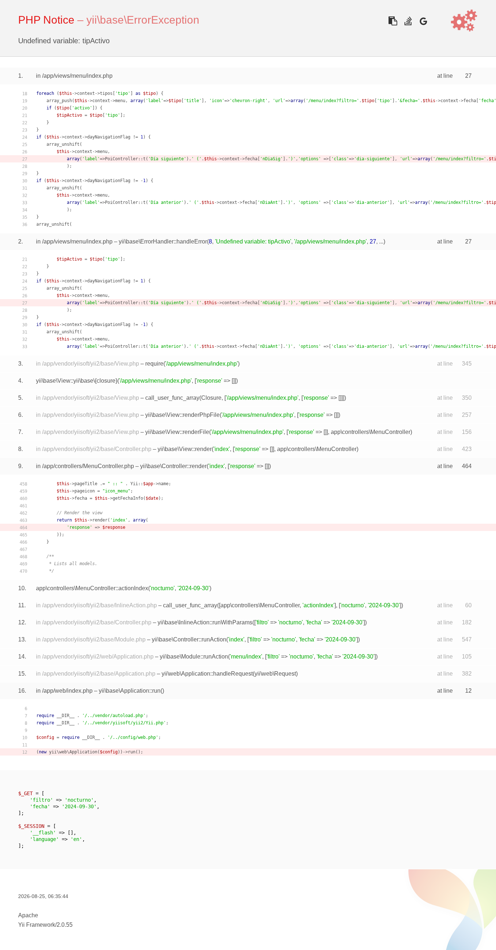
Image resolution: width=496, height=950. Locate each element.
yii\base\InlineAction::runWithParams (205, 622)
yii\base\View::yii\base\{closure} (76, 381)
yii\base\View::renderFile (177, 432)
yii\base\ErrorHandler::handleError (163, 241)
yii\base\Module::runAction (194, 656)
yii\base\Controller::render (173, 466)
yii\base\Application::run (129, 691)
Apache (28, 915)
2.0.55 (65, 925)
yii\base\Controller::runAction (189, 639)
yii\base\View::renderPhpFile (182, 415)
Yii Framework (36, 925)
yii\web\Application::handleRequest (207, 674)
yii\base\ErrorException (142, 20)
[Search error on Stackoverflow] (408, 21)
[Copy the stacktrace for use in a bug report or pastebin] (392, 21)
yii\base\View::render (185, 449)
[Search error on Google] (423, 21)
